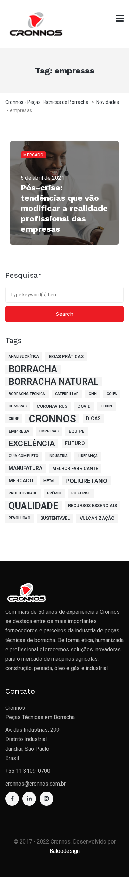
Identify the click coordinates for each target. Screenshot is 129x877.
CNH (93, 394)
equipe (76, 431)
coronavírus (52, 406)
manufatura (25, 468)
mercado (21, 481)
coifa (112, 394)
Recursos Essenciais (92, 505)
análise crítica (24, 356)
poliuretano (86, 480)
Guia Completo (24, 456)
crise (14, 418)
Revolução (19, 518)
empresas (49, 431)
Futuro (75, 443)
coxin (106, 406)
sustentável (55, 518)
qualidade (33, 505)
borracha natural (53, 381)
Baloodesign (65, 851)
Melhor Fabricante (75, 468)
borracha (33, 369)
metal (49, 481)
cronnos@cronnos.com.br (35, 783)
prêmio (54, 493)
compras (18, 406)
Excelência (32, 443)
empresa (19, 431)
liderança (88, 456)
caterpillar (67, 394)
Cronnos (52, 418)
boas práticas (66, 356)
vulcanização (97, 518)
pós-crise (80, 493)
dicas (93, 419)
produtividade (23, 493)
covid (84, 406)
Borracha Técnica (27, 394)
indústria (58, 456)
